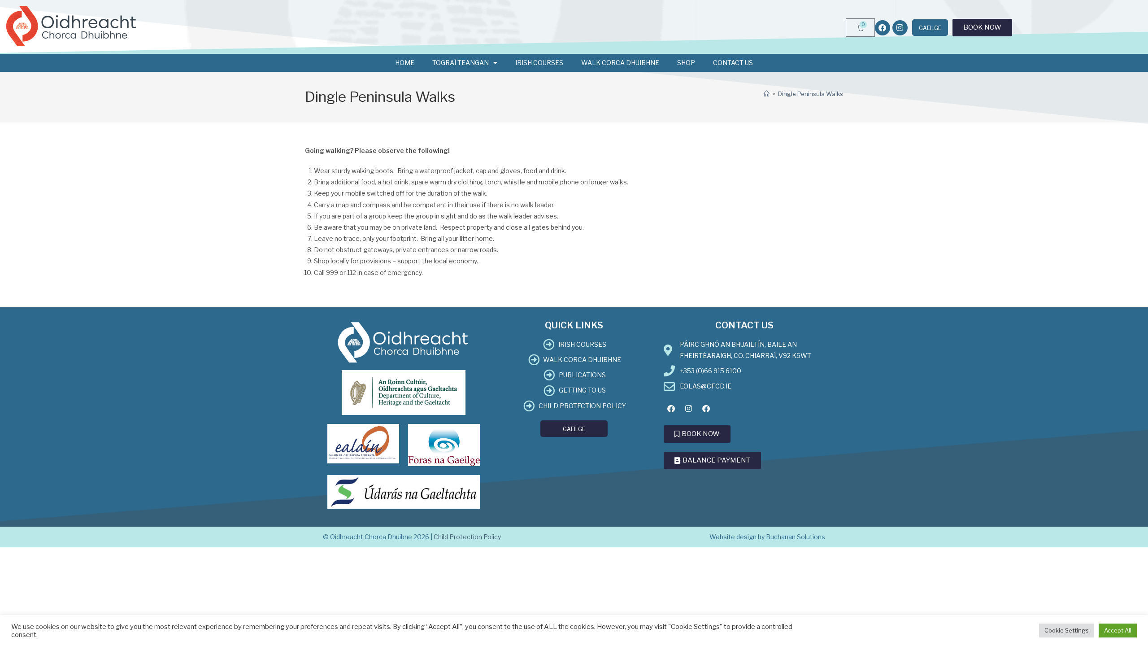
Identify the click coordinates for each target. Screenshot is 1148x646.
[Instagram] (900, 27)
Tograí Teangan (460, 62)
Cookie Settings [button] (1066, 630)
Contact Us (733, 62)
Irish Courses (539, 62)
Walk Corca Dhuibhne (620, 62)
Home (404, 62)
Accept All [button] (1117, 630)
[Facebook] (882, 27)
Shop (686, 62)
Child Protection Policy (467, 537)
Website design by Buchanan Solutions (767, 537)
